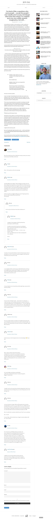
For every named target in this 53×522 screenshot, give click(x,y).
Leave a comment (7, 139)
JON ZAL (26, 2)
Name (5, 485)
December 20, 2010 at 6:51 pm (12, 282)
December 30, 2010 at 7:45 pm (12, 428)
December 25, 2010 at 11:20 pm (12, 384)
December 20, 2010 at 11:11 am (12, 249)
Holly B (8, 366)
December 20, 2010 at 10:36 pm (12, 297)
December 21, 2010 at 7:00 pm (12, 334)
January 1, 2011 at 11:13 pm (11, 451)
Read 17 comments (15, 139)
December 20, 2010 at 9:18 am (12, 166)
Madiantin (9, 177)
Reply (5, 159)
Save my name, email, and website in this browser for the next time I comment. (16, 500)
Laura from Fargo (10, 449)
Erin (8, 425)
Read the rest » (38, 84)
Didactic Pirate (9, 246)
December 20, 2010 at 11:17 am (14, 205)
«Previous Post (6, 142)
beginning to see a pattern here (20, 136)
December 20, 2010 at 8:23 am (12, 151)
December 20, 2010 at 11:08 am (12, 179)
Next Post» (28, 142)
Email (5, 489)
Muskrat (8, 149)
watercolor (9, 331)
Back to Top (7, 507)
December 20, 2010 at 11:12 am (12, 265)
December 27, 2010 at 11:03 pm (15, 218)
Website (5, 494)
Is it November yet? (43, 27)
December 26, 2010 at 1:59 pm (12, 400)
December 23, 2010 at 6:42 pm (12, 368)
